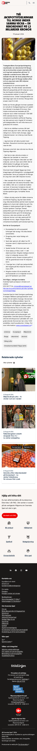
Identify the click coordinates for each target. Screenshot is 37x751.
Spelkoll (9, 542)
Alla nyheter (7, 363)
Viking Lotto (8, 341)
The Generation (23, 744)
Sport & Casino (6, 642)
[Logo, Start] (6, 2)
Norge (6, 336)
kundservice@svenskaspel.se (11, 586)
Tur (3, 639)
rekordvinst (15, 336)
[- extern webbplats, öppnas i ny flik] (10, 570)
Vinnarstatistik (9, 555)
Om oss (4, 609)
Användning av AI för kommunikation (13, 632)
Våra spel (28, 555)
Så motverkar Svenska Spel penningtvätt (15, 630)
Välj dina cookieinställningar (10, 649)
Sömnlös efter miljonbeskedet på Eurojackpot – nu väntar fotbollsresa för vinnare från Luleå (14, 476)
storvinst (24, 336)
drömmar (7, 332)
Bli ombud (9, 528)
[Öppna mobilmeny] (33, 3)
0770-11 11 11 (5, 583)
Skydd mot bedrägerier (9, 628)
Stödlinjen (25, 679)
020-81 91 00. (21, 681)
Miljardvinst (27, 332)
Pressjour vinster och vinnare (11, 593)
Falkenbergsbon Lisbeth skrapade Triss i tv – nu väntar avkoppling (12, 436)
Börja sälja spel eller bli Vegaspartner (13, 611)
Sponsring (5, 621)
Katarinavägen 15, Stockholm (11, 601)
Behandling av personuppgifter (12, 653)
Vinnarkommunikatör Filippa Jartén (15, 346)
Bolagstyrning (28, 542)
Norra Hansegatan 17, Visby (10, 599)
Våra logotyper (6, 615)
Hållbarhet (28, 528)
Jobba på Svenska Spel (9, 617)
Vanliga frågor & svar (8, 619)
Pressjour (5, 591)
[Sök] (29, 3)
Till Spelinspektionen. (18, 702)
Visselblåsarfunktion (8, 656)
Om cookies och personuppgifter (12, 651)
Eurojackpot (17, 332)
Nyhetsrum (5, 613)
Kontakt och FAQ (9, 515)
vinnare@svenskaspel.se (23, 286)
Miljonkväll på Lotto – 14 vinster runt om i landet (12, 398)
